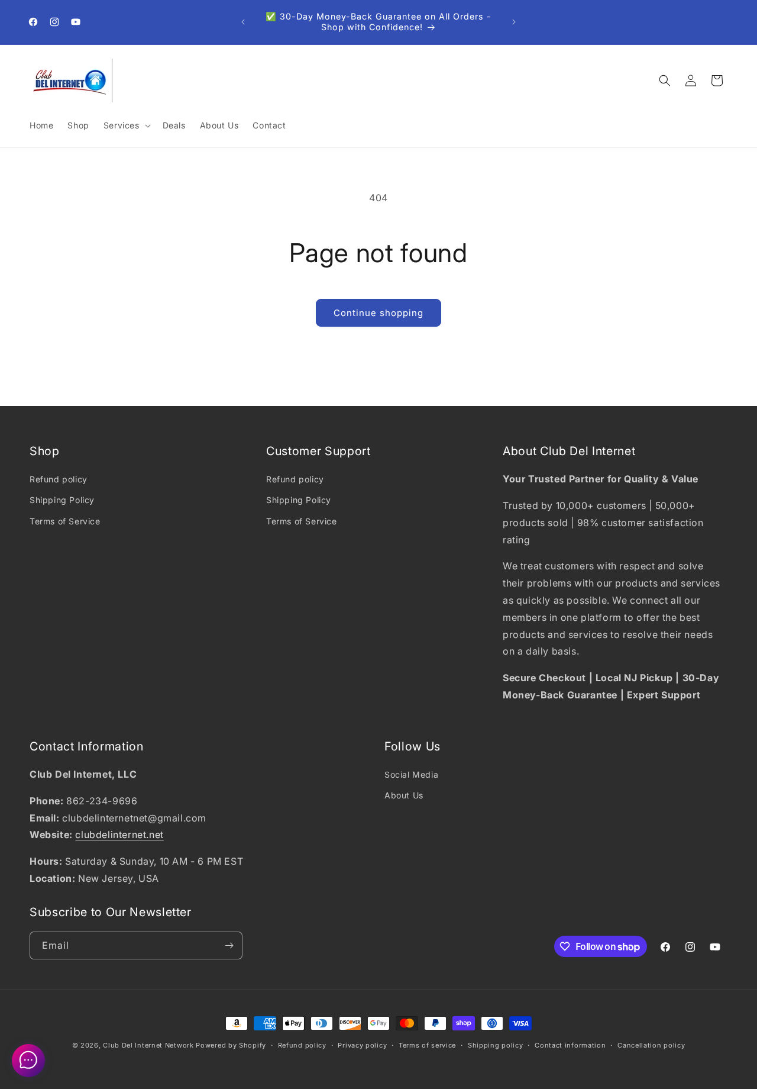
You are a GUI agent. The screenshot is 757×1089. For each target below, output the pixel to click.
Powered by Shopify (231, 1045)
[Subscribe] (229, 945)
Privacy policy (362, 1045)
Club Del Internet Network (148, 1045)
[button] (126, 125)
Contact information (570, 1045)
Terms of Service (65, 521)
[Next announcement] (514, 22)
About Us (403, 795)
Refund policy (59, 479)
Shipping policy (495, 1045)
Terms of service (427, 1045)
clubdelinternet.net (119, 834)
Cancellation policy (651, 1045)
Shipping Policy (62, 500)
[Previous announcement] (243, 22)
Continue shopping (378, 312)
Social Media (411, 774)
